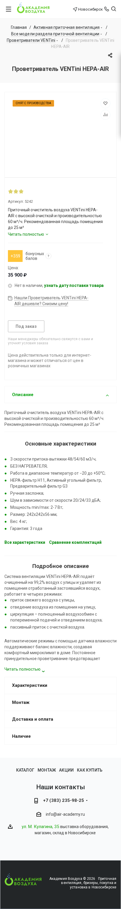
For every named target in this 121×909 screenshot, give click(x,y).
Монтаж (47, 770)
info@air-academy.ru (65, 814)
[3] (21, 191)
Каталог (25, 770)
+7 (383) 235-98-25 (63, 800)
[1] (10, 191)
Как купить (89, 770)
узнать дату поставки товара (74, 285)
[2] (16, 191)
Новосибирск (90, 9)
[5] (31, 191)
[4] (26, 191)
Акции (66, 770)
